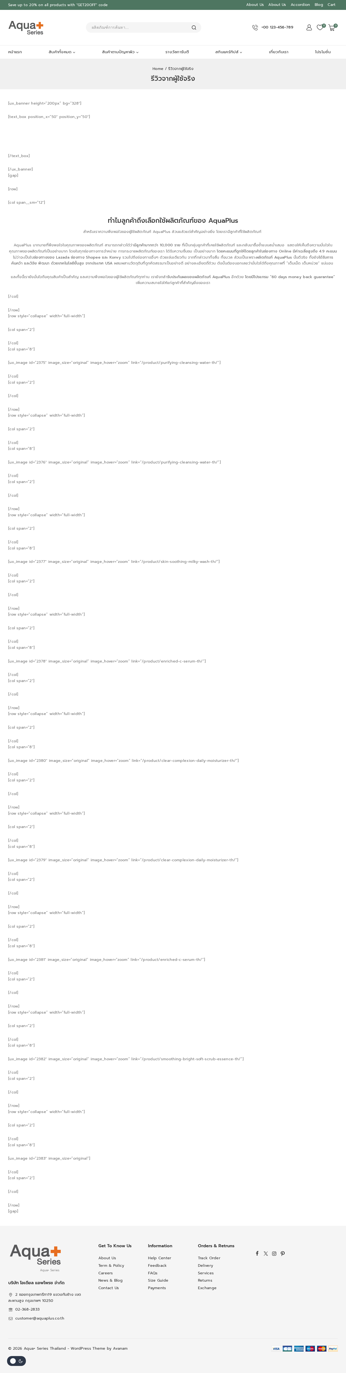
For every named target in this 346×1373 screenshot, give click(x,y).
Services (206, 1273)
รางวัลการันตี (177, 52)
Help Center (159, 1258)
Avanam (120, 1348)
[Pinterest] (283, 1253)
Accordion (300, 5)
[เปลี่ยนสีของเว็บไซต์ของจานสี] (16, 1361)
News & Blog (110, 1280)
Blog (319, 5)
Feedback (157, 1265)
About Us (255, 5)
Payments (157, 1288)
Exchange (207, 1288)
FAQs (152, 1273)
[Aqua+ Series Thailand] (26, 27)
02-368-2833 (27, 1309)
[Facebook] (257, 1253)
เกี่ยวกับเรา (279, 52)
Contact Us (108, 1288)
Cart (331, 5)
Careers (105, 1273)
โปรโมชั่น (323, 52)
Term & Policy (111, 1265)
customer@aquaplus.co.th (39, 1318)
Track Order (209, 1258)
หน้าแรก (15, 52)
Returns (205, 1280)
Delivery (205, 1265)
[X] (266, 1253)
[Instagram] (274, 1253)
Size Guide (158, 1280)
